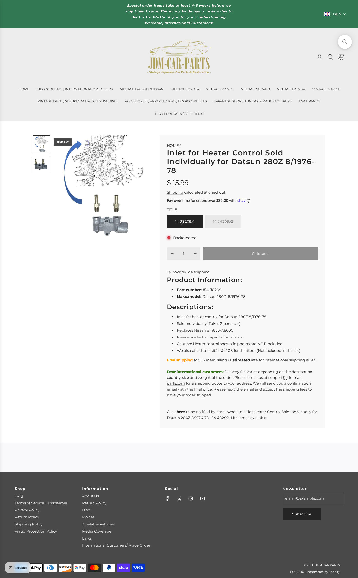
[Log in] (319, 57)
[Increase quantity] (195, 253)
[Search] (330, 57)
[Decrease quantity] (172, 253)
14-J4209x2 (223, 221)
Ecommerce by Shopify (322, 572)
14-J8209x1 (185, 221)
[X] (179, 498)
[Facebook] (167, 498)
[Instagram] (190, 498)
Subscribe (301, 514)
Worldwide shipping (191, 272)
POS (293, 572)
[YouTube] (202, 498)
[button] (65, 186)
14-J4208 (224, 350)
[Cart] (341, 57)
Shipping (175, 192)
